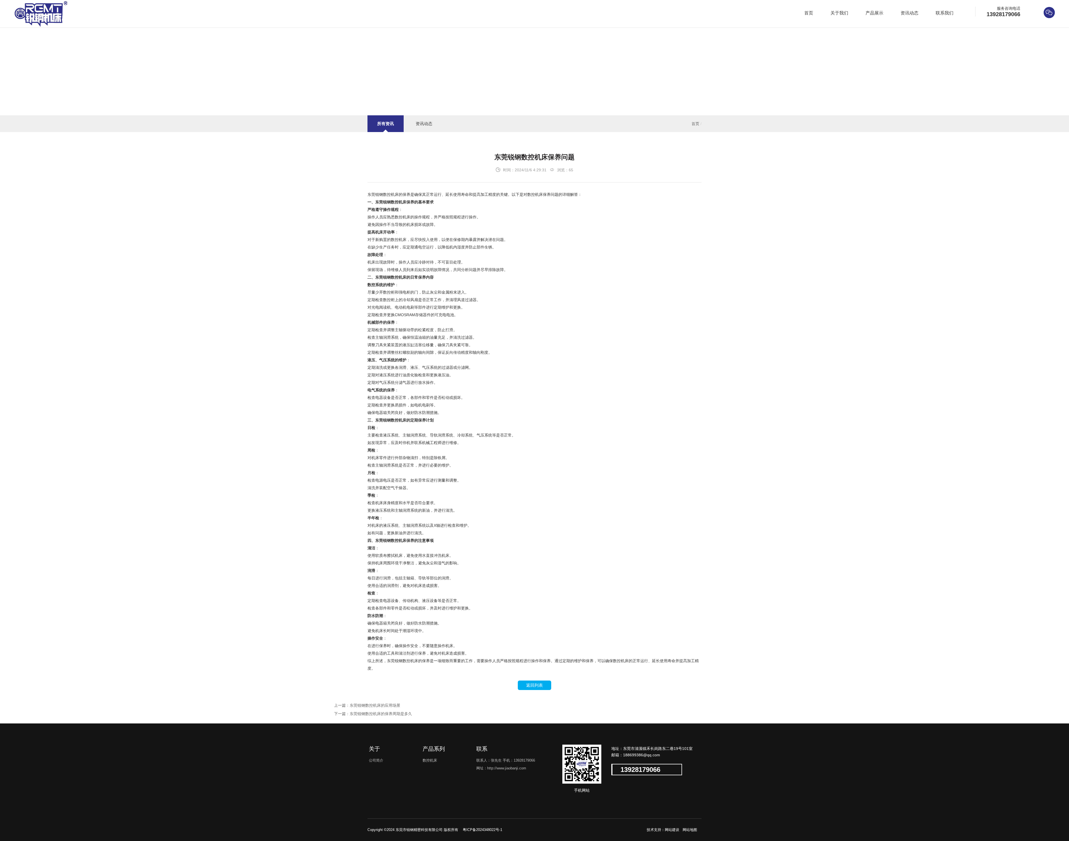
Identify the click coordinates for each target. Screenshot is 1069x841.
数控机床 (430, 760)
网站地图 (690, 830)
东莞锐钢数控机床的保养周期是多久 (381, 713)
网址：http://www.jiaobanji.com (501, 768)
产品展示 (874, 13)
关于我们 (839, 13)
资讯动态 (909, 13)
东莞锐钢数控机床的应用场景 (375, 705)
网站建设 (672, 830)
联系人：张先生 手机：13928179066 (505, 760)
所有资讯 (385, 123)
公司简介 (376, 760)
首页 (808, 13)
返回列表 (534, 685)
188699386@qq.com (641, 755)
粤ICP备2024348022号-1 (482, 830)
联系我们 (944, 13)
